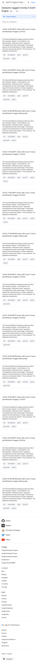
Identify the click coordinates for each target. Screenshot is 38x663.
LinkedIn (4, 581)
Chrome (4, 598)
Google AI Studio (7, 605)
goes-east (6, 58)
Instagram (5, 577)
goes (18, 55)
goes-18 (25, 300)
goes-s (32, 177)
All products (5, 646)
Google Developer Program (10, 550)
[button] (19, 17)
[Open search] (28, 2)
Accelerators (5, 559)
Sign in (33, 2)
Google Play (5, 614)
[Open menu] (3, 2)
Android (4, 595)
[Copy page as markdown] (17, 11)
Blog (3, 571)
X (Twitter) (5, 584)
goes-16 (25, 55)
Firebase (4, 602)
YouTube (4, 587)
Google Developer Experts (9, 556)
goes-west (7, 304)
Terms (4, 654)
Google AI (4, 642)
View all (4, 617)
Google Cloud (6, 611)
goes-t (32, 300)
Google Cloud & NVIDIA (8, 563)
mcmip (5, 181)
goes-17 (25, 177)
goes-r (14, 58)
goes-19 (25, 422)
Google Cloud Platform (8, 639)
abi (4, 55)
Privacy (9, 654)
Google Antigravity (7, 608)
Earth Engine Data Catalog (16, 2)
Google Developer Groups (9, 553)
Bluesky (4, 574)
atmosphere (11, 55)
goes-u (14, 426)
